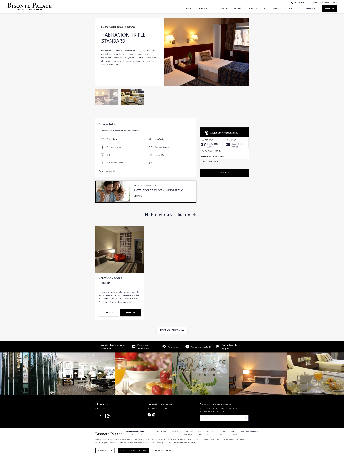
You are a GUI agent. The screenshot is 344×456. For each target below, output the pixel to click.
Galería (238, 9)
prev (168, 52)
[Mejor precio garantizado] (133, 348)
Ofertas (309, 9)
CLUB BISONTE (292, 9)
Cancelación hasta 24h (201, 347)
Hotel (189, 9)
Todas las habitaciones (172, 330)
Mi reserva (325, 3)
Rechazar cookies (163, 450)
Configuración (105, 450)
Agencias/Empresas (249, 431)
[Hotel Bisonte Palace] (29, 11)
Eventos (253, 9)
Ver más (138, 196)
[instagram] (153, 414)
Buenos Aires (270, 9)
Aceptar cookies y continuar (133, 450)
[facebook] (149, 414)
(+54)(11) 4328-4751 (300, 3)
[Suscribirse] (245, 418)
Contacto (315, 3)
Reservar (329, 9)
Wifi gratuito (174, 347)
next (245, 52)
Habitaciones (205, 9)
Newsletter (161, 431)
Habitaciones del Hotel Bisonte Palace (118, 27)
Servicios (223, 9)
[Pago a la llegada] (218, 348)
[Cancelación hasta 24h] (164, 348)
